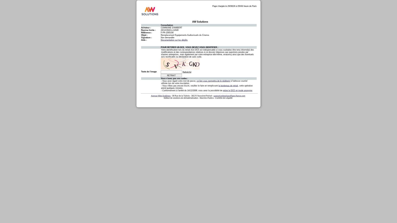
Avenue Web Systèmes (161, 96)
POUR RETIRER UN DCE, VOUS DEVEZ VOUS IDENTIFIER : (189, 47)
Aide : (144, 40)
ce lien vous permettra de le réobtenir (213, 81)
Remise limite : (148, 30)
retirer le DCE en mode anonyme (237, 90)
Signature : (146, 37)
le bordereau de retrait (228, 86)
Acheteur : (146, 27)
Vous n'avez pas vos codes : (174, 78)
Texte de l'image (149, 71)
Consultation (167, 25)
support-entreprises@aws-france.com (229, 96)
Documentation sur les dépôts (174, 40)
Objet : (144, 35)
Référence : (146, 32)
